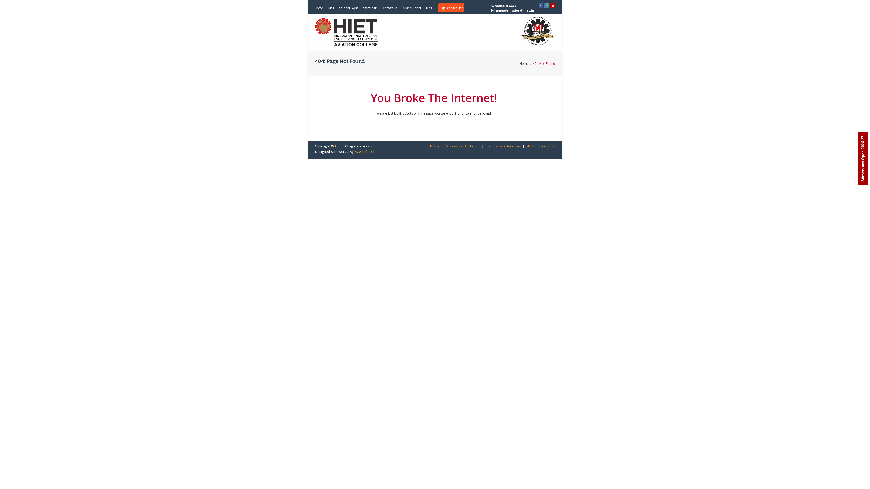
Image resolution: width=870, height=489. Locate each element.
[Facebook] (541, 5)
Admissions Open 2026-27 (862, 159)
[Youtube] (552, 5)
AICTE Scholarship (541, 146)
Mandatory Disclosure (463, 146)
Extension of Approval (503, 146)
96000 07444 (514, 7)
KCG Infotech (365, 151)
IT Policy (432, 146)
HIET (339, 146)
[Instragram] (546, 5)
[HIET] (346, 32)
